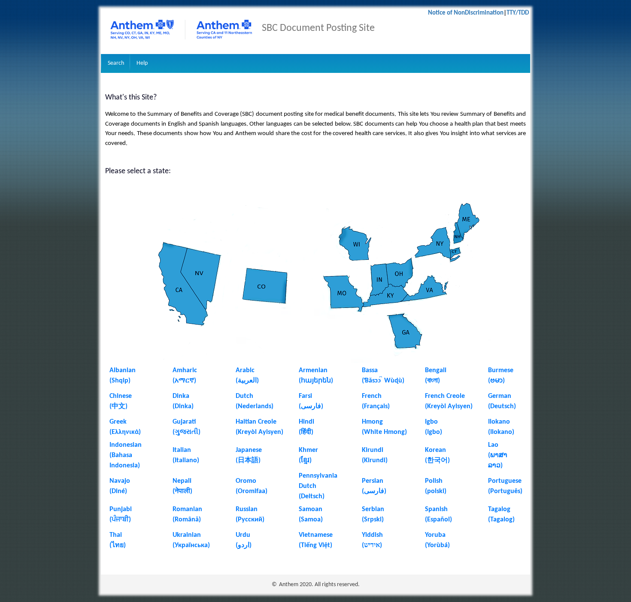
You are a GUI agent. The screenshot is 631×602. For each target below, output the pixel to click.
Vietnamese (316, 535)
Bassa (370, 370)
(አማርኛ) (184, 380)
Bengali (435, 370)
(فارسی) (311, 406)
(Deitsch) (312, 496)
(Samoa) (311, 519)
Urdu (243, 535)
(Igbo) (433, 432)
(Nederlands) (254, 406)
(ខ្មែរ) (305, 460)
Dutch (244, 396)
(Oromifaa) (251, 491)
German (499, 396)
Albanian (122, 370)
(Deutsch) (502, 406)
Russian (247, 509)
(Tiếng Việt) (315, 545)
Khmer (308, 450)
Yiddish (372, 535)
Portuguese (505, 481)
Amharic (185, 370)
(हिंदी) (306, 432)
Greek (118, 421)
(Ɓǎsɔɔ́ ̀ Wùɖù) (383, 380)
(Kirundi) (375, 460)
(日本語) (248, 460)
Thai (115, 535)
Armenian (313, 370)
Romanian (187, 509)
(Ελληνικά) (125, 432)
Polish (434, 481)
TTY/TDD (518, 13)
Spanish (436, 509)
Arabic (245, 370)
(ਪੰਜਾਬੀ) (120, 519)
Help (142, 63)
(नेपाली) (182, 491)
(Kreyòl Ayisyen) (449, 406)
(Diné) (118, 491)
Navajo (119, 481)
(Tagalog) (501, 519)
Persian (372, 481)
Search (116, 63)
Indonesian (125, 445)
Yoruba (435, 535)
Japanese (249, 450)
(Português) (505, 491)
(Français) (376, 406)
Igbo (431, 421)
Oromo (246, 481)
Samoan (310, 509)
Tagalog (499, 509)
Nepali (182, 481)
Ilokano (499, 421)
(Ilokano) (501, 432)
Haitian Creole (256, 421)
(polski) (435, 491)
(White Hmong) (384, 432)
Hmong (372, 421)
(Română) (187, 519)
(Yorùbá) (437, 545)
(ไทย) (117, 545)
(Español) (438, 519)
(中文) (118, 406)
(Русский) (250, 519)
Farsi (305, 396)
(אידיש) (372, 545)
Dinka (181, 396)
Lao (493, 445)
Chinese (120, 396)
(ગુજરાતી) (186, 432)
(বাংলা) (432, 380)
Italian (182, 450)
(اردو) (244, 545)
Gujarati (184, 421)
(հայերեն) (316, 380)
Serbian (373, 509)
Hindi (306, 421)
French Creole (445, 396)
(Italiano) (186, 460)
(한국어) (437, 460)
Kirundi (372, 450)
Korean (435, 450)
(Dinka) (183, 406)
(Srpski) (373, 519)
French (372, 396)
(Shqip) (119, 380)
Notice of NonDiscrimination (466, 13)
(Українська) (192, 545)
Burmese (500, 370)
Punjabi (120, 509)
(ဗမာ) (496, 380)
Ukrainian (187, 535)
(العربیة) (247, 380)
